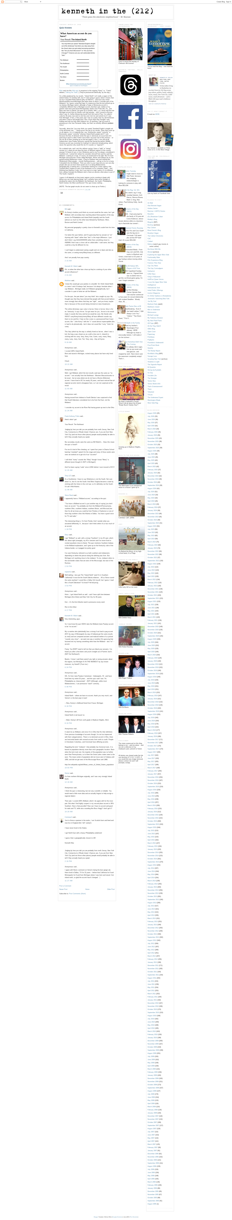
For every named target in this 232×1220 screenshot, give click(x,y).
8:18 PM (68, 706)
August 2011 (152, 978)
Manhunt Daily (153, 304)
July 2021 (151, 604)
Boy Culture (152, 227)
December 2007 (153, 1116)
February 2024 (153, 507)
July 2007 (151, 1132)
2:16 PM (68, 861)
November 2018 (153, 705)
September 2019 (153, 674)
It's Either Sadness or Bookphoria (159, 296)
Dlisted (150, 252)
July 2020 (151, 642)
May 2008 (151, 1100)
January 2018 (152, 736)
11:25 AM (68, 470)
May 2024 (151, 498)
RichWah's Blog (153, 353)
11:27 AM (68, 881)
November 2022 (153, 554)
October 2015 (152, 821)
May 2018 (151, 724)
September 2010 (153, 1012)
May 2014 (151, 874)
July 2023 (151, 529)
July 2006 (151, 1169)
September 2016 (153, 786)
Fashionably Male (154, 257)
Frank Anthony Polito (72, 416)
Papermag (151, 334)
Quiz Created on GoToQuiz (78, 86)
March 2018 (152, 730)
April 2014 (151, 877)
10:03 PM (69, 768)
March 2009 (152, 1069)
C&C (149, 238)
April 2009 (151, 1066)
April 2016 (151, 802)
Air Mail (150, 203)
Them (150, 389)
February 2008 (153, 1110)
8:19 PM (68, 723)
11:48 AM (68, 490)
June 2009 (151, 1059)
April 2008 (151, 1103)
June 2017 (151, 758)
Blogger (96, 1217)
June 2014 (151, 871)
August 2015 (152, 827)
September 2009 (153, 1050)
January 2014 (152, 887)
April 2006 (151, 1179)
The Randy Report (154, 351)
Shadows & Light (153, 362)
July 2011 (151, 981)
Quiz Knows (65, 28)
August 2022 (152, 564)
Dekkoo (150, 244)
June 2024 (151, 495)
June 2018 (151, 721)
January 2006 (152, 1188)
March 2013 (152, 918)
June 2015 (151, 834)
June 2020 (151, 645)
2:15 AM (68, 261)
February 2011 (152, 997)
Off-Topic (151, 323)
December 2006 (153, 1154)
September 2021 (153, 598)
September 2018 (153, 711)
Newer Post (63, 889)
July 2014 (151, 868)
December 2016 (153, 777)
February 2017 (153, 771)
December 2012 (153, 928)
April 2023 (151, 539)
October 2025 (152, 444)
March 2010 (152, 1031)
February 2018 (153, 733)
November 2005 (153, 1194)
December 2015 (153, 815)
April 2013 (151, 915)
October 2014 (152, 859)
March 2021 (152, 617)
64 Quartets (152, 367)
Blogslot (150, 222)
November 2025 (153, 441)
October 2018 (152, 708)
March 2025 (152, 466)
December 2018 (153, 702)
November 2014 (153, 855)
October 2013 (152, 896)
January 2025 (152, 473)
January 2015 (152, 849)
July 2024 (151, 492)
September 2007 (153, 1125)
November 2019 (153, 667)
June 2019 (151, 683)
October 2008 (152, 1085)
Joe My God (152, 301)
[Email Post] (61, 192)
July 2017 (151, 755)
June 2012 (151, 946)
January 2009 (152, 1075)
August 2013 (152, 903)
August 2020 (152, 639)
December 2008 (153, 1078)
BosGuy (150, 225)
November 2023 (153, 517)
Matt (60, 90)
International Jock (154, 288)
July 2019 (151, 680)
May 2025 (151, 460)
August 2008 (152, 1091)
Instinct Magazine (154, 293)
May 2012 (151, 950)
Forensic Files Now (154, 263)
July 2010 (151, 1019)
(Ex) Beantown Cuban (155, 216)
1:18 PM (68, 529)
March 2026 (152, 429)
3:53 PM (68, 586)
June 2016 (151, 796)
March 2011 (152, 994)
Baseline (151, 214)
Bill (66, 209)
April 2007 (151, 1141)
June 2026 (151, 419)
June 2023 (151, 532)
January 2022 (152, 586)
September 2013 (153, 899)
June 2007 (151, 1135)
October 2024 (152, 482)
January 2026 (152, 435)
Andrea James (153, 208)
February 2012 (153, 959)
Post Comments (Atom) (77, 894)
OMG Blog (151, 329)
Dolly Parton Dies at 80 (133, 306)
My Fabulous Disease (155, 318)
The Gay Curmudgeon (155, 268)
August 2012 (152, 940)
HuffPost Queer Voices (156, 279)
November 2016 (153, 780)
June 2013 (151, 909)
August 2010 (152, 1016)
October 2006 (152, 1160)
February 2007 (153, 1147)
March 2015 (152, 843)
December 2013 (153, 890)
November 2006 (153, 1157)
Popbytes (151, 340)
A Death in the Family (132, 323)
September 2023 (153, 523)
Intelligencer (152, 285)
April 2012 (151, 953)
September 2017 (153, 749)
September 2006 (153, 1163)
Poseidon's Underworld (155, 342)
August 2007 (152, 1128)
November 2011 (153, 968)
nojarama (68, 572)
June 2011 (151, 984)
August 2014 (152, 865)
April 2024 (151, 501)
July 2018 (151, 717)
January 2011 (152, 1000)
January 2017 (152, 774)
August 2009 (152, 1053)
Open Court (152, 331)
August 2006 (152, 1166)
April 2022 (151, 576)
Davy (66, 535)
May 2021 (151, 611)
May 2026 (151, 422)
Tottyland (151, 392)
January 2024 (152, 510)
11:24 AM (68, 411)
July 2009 (151, 1056)
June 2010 (151, 1022)
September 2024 (153, 485)
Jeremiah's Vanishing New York (158, 299)
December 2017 (153, 739)
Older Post (111, 889)
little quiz (75, 90)
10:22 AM (69, 364)
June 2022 (151, 570)
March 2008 (152, 1107)
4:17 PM (68, 610)
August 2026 (152, 413)
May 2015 (151, 837)
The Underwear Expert (155, 397)
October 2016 (152, 783)
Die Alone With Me (154, 249)
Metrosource (152, 312)
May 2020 (151, 648)
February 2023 (153, 545)
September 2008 (153, 1088)
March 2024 (152, 504)
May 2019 (151, 686)
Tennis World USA (154, 384)
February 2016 (153, 808)
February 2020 (153, 658)
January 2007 (152, 1150)
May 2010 (151, 1025)
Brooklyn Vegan (153, 233)
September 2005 (153, 1201)
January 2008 (152, 1113)
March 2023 (152, 542)
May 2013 (151, 912)
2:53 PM (68, 566)
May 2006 (151, 1176)
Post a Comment (65, 886)
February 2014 (153, 884)
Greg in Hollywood (154, 277)
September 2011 (153, 975)
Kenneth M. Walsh (71, 266)
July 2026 (151, 416)
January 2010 (152, 1037)
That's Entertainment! (155, 386)
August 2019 (152, 677)
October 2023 (152, 520)
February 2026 (153, 432)
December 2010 (153, 1003)
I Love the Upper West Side (157, 282)
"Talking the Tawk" (71, 92)
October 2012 (152, 934)
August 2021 (152, 601)
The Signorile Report (155, 364)
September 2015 (153, 824)
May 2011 (151, 987)
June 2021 (151, 608)
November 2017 (153, 743)
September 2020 (153, 636)
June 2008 (151, 1097)
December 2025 (153, 438)
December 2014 (153, 852)
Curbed (150, 241)
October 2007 (152, 1122)
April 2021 (151, 614)
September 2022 (153, 561)
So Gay (150, 373)
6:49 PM (68, 687)
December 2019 (153, 664)
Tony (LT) (68, 476)
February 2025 (153, 470)
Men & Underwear (154, 310)
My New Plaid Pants (155, 321)
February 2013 (153, 921)
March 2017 (152, 768)
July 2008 (151, 1094)
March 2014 (152, 881)
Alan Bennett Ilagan (154, 205)
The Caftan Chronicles (155, 236)
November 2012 (153, 931)
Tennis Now (152, 381)
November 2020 (153, 630)
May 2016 (151, 799)
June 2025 (151, 457)
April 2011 (151, 990)
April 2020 (151, 652)
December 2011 (153, 965)
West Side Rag (153, 403)
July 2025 (151, 454)
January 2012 (152, 962)
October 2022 (152, 557)
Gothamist (151, 271)
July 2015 (151, 830)
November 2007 (153, 1119)
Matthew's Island (153, 307)
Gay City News (153, 266)
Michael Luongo (153, 315)
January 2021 (152, 623)
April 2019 (151, 689)
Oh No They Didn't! (154, 326)
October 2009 (152, 1047)
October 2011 (152, 972)
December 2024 (153, 476)
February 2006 (153, 1185)
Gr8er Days (152, 274)
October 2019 (152, 670)
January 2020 (152, 661)
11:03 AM (68, 389)
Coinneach (68, 817)
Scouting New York (154, 359)
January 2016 (152, 812)
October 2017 (152, 746)
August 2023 (152, 526)
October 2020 (152, 633)
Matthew (68, 280)
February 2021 (153, 620)
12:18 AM (69, 782)
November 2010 (153, 1006)
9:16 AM (68, 342)
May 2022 (151, 573)
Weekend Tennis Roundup (134, 228)
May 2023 (151, 535)
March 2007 (152, 1144)
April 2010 (151, 1028)
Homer (67, 773)
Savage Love (152, 356)
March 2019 (152, 692)
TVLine (150, 395)
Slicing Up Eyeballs (154, 370)
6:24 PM (68, 667)
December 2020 (153, 626)
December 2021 (153, 589)
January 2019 (152, 699)
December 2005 (153, 1191)
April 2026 (151, 426)
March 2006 (152, 1182)
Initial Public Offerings (155, 290)
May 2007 (151, 1138)
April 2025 (151, 463)
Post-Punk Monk (153, 345)
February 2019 (153, 695)
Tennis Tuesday (130, 171)
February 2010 (153, 1034)
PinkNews (151, 337)
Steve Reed (69, 495)
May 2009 (151, 1063)
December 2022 (153, 551)
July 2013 (151, 906)
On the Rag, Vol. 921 (132, 190)
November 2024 (153, 479)
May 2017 (151, 761)
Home (87, 889)
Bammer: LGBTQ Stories (156, 211)
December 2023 (153, 513)
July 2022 (151, 567)
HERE (157, 114)
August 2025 (152, 451)
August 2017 (152, 752)
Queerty (150, 348)
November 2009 (153, 1044)
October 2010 (152, 1009)
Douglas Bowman (117, 1217)
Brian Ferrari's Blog (154, 230)
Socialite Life (152, 375)
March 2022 (152, 579)
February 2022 (153, 583)
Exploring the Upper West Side (158, 255)
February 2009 (153, 1072)
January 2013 (152, 925)
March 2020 (152, 655)
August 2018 (152, 714)
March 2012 (152, 956)
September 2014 (153, 862)
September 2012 (153, 937)
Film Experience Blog (155, 260)
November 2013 (153, 893)
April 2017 (151, 765)
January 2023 (152, 548)
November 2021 (153, 592)
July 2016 (151, 793)
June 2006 (151, 1172)
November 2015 (153, 818)
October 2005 (152, 1198)
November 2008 (153, 1081)
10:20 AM (69, 812)
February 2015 (153, 846)
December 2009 (153, 1041)
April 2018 (151, 727)
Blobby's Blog (152, 219)
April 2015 (151, 840)
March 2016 (152, 805)
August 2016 (152, 790)
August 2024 (152, 488)
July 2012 (151, 943)
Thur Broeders (134, 1217)
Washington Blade (154, 400)
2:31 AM (68, 275)
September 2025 (153, 448)
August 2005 (152, 1204)
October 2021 (152, 595)
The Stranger (152, 378)
